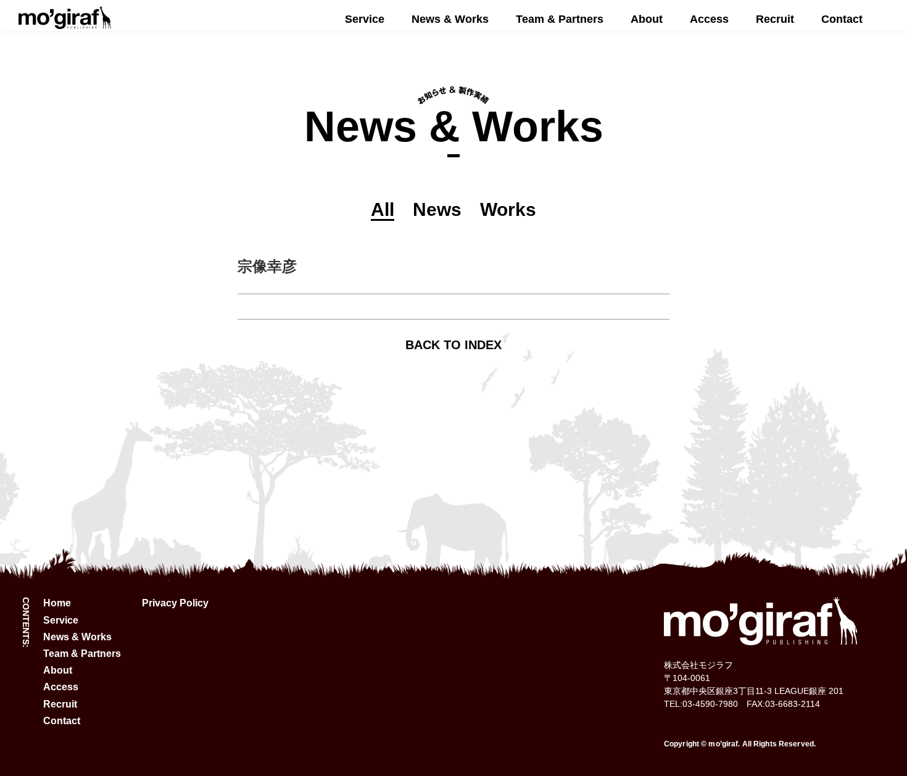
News (437, 209)
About (647, 19)
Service (364, 19)
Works (508, 209)
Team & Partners (559, 19)
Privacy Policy (175, 603)
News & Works (450, 19)
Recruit (775, 19)
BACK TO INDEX (453, 345)
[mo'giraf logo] (65, 24)
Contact (842, 19)
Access (709, 19)
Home (57, 603)
